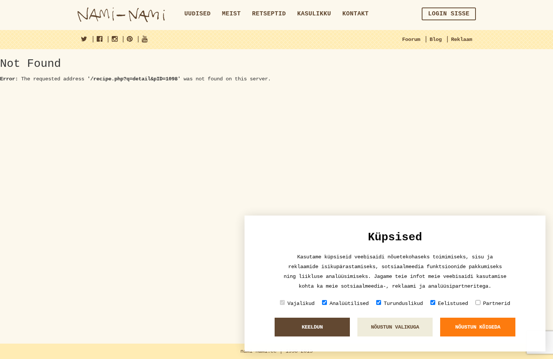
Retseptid (269, 14)
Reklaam (461, 39)
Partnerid (496, 303)
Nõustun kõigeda (477, 327)
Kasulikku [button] (314, 14)
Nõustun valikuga (395, 327)
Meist (231, 14)
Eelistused (453, 303)
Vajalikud (300, 303)
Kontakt (355, 14)
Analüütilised (349, 303)
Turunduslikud (403, 303)
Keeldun (312, 327)
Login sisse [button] (448, 14)
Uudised (197, 14)
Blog (436, 39)
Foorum (411, 39)
